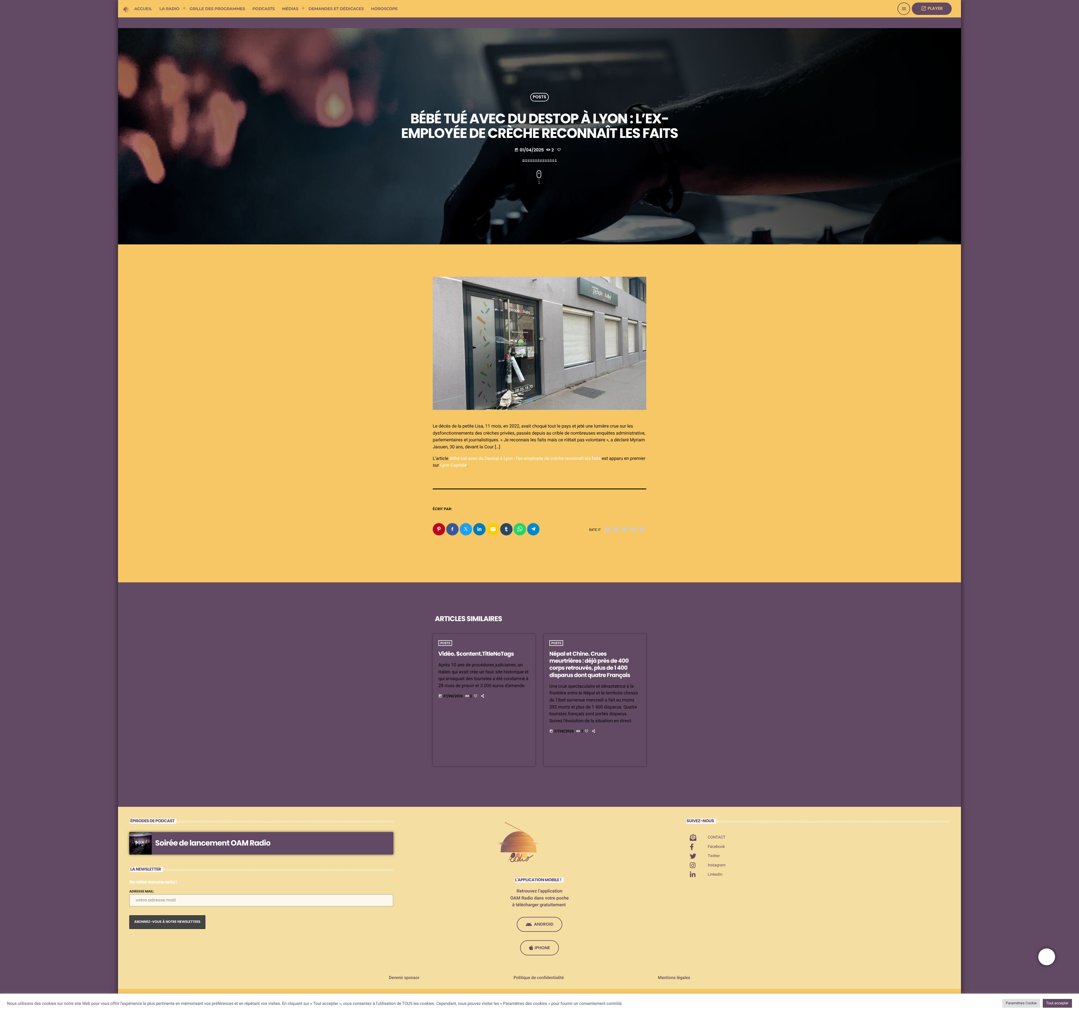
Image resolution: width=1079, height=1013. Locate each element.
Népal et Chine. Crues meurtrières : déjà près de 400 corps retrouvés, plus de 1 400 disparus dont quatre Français (589, 664)
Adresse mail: (141, 891)
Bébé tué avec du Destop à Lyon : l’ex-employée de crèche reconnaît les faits (525, 458)
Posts (539, 97)
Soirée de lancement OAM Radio (212, 843)
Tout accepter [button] (1057, 1003)
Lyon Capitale (453, 465)
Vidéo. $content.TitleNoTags (476, 654)
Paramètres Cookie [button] (1021, 1003)
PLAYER (932, 9)
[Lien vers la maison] (126, 8)
